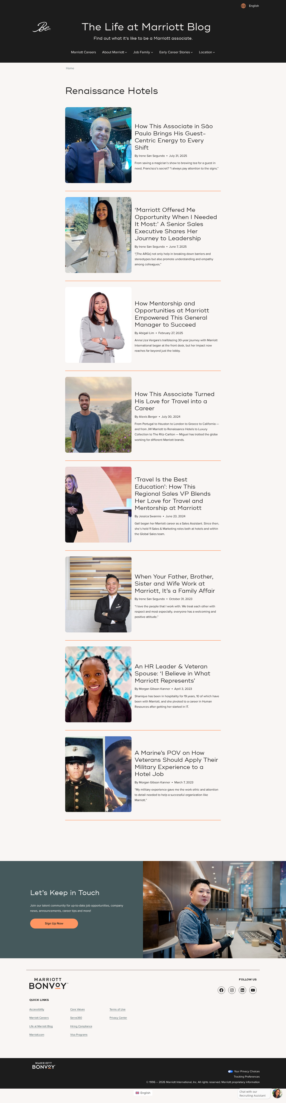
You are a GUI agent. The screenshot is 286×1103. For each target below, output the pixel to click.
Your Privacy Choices (246, 1071)
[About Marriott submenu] (126, 52)
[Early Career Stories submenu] (192, 52)
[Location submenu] (214, 52)
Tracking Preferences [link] (247, 1076)
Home (70, 68)
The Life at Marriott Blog (146, 27)
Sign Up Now (54, 923)
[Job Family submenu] (152, 52)
